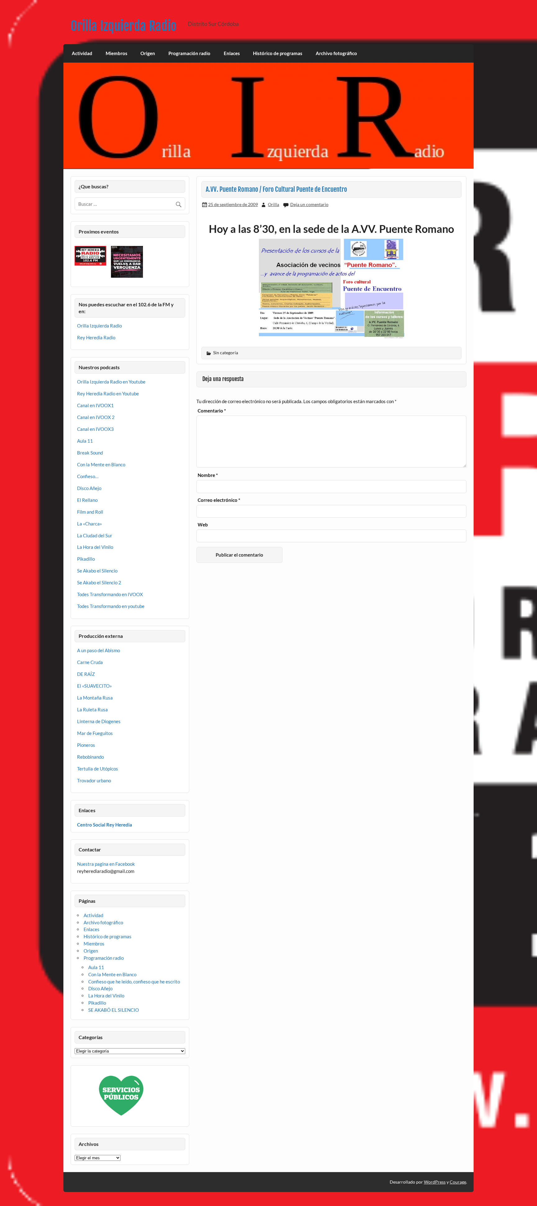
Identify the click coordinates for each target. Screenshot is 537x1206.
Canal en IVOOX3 (95, 429)
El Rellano (87, 500)
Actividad (82, 53)
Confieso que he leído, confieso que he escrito (134, 981)
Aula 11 (85, 441)
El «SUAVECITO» (94, 686)
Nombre (208, 475)
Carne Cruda (90, 662)
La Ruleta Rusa (92, 709)
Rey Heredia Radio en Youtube (108, 393)
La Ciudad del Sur (94, 535)
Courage (458, 1182)
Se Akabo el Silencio (97, 570)
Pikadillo (86, 559)
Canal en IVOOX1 (95, 405)
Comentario (212, 410)
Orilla (273, 204)
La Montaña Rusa (95, 697)
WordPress (435, 1182)
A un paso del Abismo (98, 650)
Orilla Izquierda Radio (124, 26)
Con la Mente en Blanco (101, 464)
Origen (147, 53)
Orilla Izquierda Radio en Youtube (111, 381)
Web (203, 524)
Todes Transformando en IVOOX (110, 594)
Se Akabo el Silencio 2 (99, 582)
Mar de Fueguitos (95, 733)
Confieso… (88, 476)
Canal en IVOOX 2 (96, 417)
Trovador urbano (94, 780)
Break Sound (90, 452)
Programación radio (189, 53)
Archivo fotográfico (336, 53)
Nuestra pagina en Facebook (106, 864)
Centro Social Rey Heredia (104, 824)
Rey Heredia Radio (96, 337)
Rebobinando (90, 757)
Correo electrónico (219, 500)
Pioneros (86, 745)
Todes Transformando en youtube (111, 606)
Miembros (116, 53)
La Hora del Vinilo (95, 547)
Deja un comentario (309, 204)
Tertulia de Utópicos (97, 768)
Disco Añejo (89, 488)
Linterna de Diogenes (99, 721)
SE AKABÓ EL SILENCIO (113, 1010)
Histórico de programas (277, 53)
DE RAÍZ (86, 674)
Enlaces (232, 53)
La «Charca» (89, 523)
